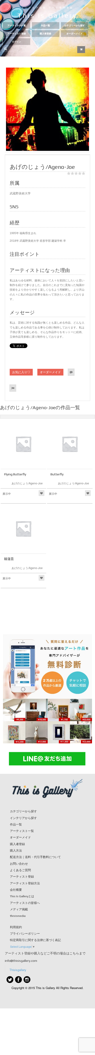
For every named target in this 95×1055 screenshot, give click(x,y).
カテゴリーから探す (74, 25)
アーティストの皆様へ (25, 903)
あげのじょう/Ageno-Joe (27, 483)
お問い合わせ (19, 863)
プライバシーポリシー (25, 933)
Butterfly (57, 474)
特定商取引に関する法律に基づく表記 (35, 940)
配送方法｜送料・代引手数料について (35, 857)
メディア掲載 (19, 909)
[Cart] (81, 49)
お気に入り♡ (21, 372)
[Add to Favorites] (41, 493)
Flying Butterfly (15, 474)
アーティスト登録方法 (25, 883)
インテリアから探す (23, 818)
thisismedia (18, 916)
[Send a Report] (13, 388)
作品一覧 (45, 25)
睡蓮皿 (9, 559)
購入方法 (16, 850)
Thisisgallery (17, 970)
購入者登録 (45, 33)
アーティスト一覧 (16, 25)
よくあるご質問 (20, 870)
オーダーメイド (74, 33)
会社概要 (16, 889)
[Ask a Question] (71, 372)
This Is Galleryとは (22, 896)
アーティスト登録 (16, 33)
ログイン (16, 41)
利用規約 (16, 927)
